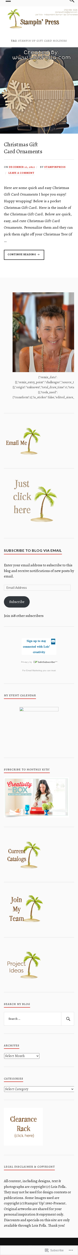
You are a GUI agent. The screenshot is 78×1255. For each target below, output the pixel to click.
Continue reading (20, 256)
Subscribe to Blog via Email (33, 550)
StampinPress (55, 167)
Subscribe (16, 601)
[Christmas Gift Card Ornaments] (39, 132)
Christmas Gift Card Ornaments (23, 148)
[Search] (67, 1019)
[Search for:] (39, 1019)
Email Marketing (34, 670)
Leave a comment (21, 173)
